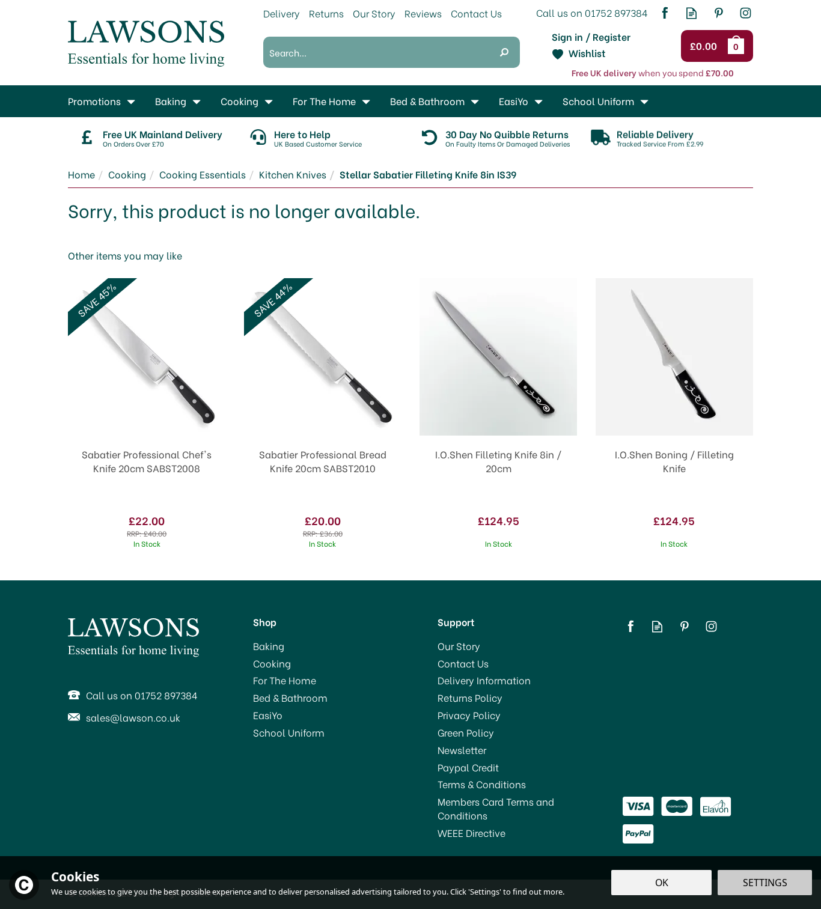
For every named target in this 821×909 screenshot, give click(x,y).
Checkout (705, 46)
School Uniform (289, 732)
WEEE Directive (471, 832)
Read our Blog (691, 12)
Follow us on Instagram (745, 12)
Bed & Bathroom (290, 697)
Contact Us (463, 663)
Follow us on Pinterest (718, 12)
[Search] (504, 52)
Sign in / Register (591, 36)
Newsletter (462, 749)
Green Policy (466, 732)
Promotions (94, 101)
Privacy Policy (469, 715)
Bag (738, 45)
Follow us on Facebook (664, 12)
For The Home (284, 680)
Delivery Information (484, 680)
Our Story (459, 645)
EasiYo (267, 715)
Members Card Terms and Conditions (496, 808)
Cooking (272, 663)
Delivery (281, 13)
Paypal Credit (468, 767)
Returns (326, 13)
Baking (268, 645)
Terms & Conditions (482, 784)
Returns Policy (470, 697)
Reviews (423, 13)
